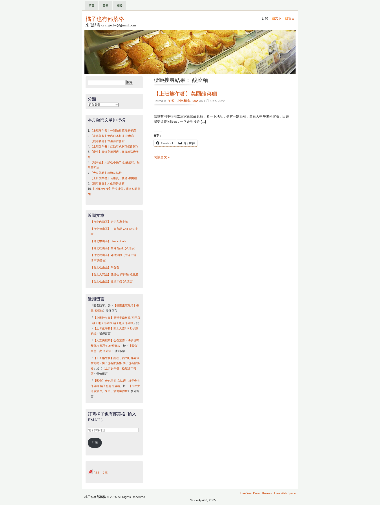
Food (195, 101)
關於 (119, 5)
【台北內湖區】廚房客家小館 (109, 221)
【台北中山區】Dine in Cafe (108, 241)
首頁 (91, 5)
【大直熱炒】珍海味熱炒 (106, 173)
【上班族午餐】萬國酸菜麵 (185, 93)
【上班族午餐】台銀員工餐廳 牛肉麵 (113, 178)
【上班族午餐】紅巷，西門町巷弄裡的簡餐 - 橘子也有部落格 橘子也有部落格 (115, 363)
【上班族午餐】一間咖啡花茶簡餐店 (113, 130)
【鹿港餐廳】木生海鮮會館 (107, 141)
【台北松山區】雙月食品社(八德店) (113, 248)
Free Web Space (285, 493)
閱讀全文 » (162, 157)
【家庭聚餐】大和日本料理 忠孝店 (112, 136)
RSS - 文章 (100, 472)
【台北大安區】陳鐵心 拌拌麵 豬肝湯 (114, 274)
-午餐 (170, 101)
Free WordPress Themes (256, 493)
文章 (278, 18)
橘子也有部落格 (105, 18)
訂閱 (95, 442)
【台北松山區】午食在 (105, 267)
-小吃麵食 (183, 101)
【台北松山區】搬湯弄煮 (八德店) (112, 281)
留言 (291, 18)
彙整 (105, 5)
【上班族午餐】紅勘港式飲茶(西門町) (114, 146)
